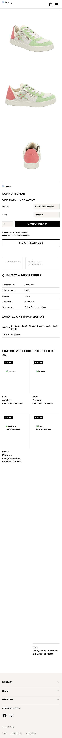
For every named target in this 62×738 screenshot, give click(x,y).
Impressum (31, 733)
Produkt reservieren (31, 243)
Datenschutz (16, 733)
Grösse (5, 206)
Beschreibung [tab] (13, 261)
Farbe (4, 215)
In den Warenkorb (37, 224)
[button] (57, 4)
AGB (4, 733)
